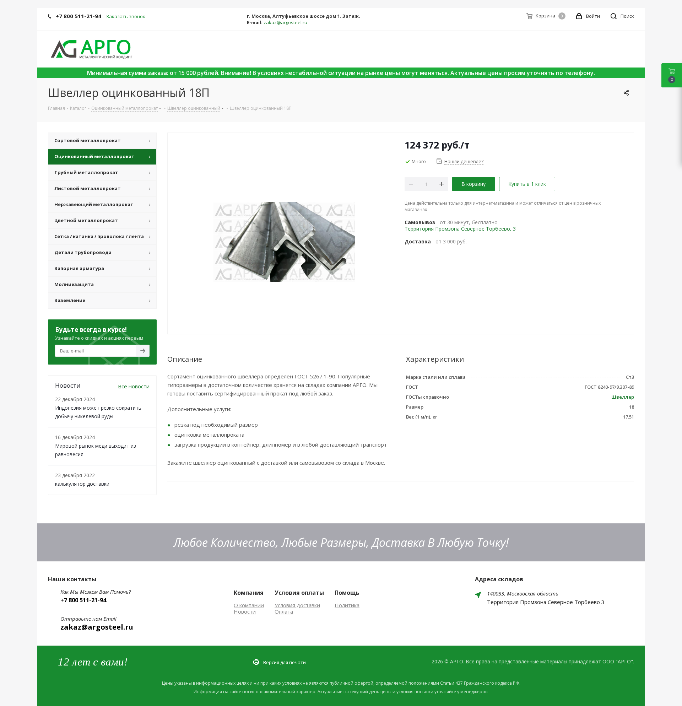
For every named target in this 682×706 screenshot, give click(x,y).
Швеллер (622, 397)
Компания (249, 593)
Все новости (134, 386)
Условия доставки (297, 605)
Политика (347, 605)
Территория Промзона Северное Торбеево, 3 (460, 228)
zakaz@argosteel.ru (285, 22)
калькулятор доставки (82, 483)
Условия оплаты (299, 593)
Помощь (347, 593)
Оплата (284, 611)
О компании (249, 605)
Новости (245, 611)
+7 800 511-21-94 (78, 16)
